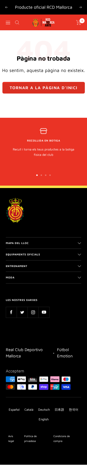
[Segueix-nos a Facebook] (11, 312)
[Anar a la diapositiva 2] (41, 175)
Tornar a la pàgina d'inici (44, 87)
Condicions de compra (61, 438)
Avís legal (11, 438)
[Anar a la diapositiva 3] (45, 175)
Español (14, 409)
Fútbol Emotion (65, 352)
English (44, 419)
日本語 (59, 409)
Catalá (28, 409)
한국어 (73, 409)
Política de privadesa (30, 438)
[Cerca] (17, 22)
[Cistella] (78, 22)
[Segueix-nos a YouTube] (43, 312)
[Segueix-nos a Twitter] (22, 312)
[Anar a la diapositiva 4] (50, 175)
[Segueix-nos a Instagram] (33, 312)
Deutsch (44, 409)
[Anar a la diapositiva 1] (37, 175)
